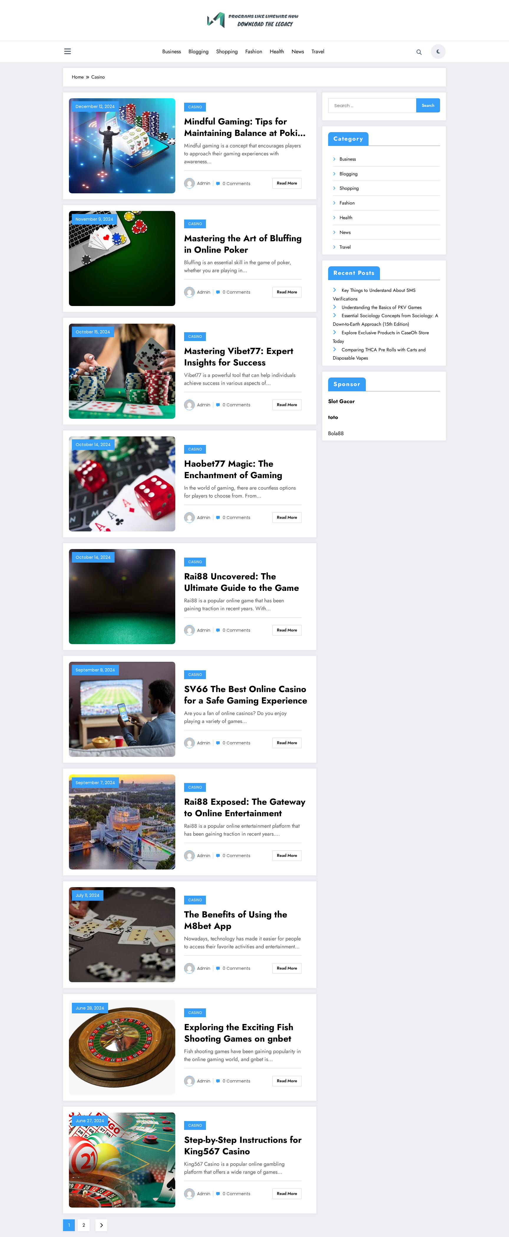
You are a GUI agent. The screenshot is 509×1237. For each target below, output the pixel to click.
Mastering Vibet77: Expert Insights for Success (238, 356)
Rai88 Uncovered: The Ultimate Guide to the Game (241, 582)
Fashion (253, 51)
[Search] (419, 52)
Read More (287, 183)
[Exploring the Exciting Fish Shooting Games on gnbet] (122, 1046)
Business (171, 51)
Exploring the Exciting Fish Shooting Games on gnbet (238, 1032)
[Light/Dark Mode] (438, 51)
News (298, 51)
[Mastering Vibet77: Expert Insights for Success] (122, 370)
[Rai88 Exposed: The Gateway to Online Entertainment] (122, 821)
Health (277, 51)
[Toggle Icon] (67, 52)
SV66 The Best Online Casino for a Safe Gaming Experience (245, 694)
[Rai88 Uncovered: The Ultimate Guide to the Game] (122, 596)
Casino (195, 106)
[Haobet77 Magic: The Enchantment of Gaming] (122, 483)
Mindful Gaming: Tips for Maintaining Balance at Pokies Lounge (245, 127)
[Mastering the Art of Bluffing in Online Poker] (122, 258)
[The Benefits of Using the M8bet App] (122, 934)
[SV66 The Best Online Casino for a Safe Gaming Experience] (122, 708)
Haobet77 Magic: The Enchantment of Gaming (233, 469)
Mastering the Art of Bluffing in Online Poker (243, 243)
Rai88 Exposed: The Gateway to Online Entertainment (244, 807)
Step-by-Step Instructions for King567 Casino (243, 1145)
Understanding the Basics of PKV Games (382, 307)
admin (203, 183)
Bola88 (336, 433)
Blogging (199, 51)
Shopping (227, 51)
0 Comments (236, 184)
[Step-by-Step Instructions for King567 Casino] (122, 1159)
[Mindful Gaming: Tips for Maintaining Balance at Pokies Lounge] (122, 145)
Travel (318, 51)
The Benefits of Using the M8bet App (235, 920)
